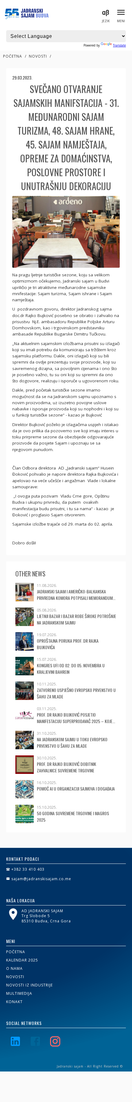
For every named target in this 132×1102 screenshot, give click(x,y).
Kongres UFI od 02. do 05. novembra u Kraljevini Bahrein (71, 668)
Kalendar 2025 (22, 960)
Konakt (14, 1001)
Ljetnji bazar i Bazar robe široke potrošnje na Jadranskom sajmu (76, 619)
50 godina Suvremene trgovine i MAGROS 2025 (73, 816)
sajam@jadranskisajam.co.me (40, 878)
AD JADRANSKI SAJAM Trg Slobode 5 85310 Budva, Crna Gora (46, 916)
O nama (14, 968)
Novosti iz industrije (29, 985)
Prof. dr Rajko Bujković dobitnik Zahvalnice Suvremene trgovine (66, 767)
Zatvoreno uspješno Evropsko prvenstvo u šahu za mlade (76, 693)
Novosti (38, 56)
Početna (12, 56)
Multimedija (19, 993)
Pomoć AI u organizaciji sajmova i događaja (76, 788)
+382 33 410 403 (27, 869)
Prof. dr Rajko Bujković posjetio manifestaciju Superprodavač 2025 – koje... (76, 717)
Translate (119, 45)
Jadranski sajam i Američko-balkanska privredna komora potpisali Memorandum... (76, 594)
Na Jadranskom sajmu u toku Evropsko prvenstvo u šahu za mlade (72, 742)
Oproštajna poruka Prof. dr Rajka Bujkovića (68, 643)
